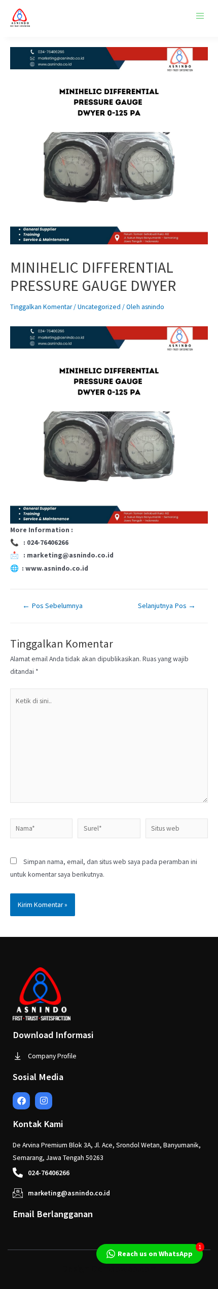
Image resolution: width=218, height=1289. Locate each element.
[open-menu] (200, 16)
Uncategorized (99, 307)
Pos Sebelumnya (52, 606)
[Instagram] (43, 1100)
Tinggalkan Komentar (41, 307)
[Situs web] (177, 830)
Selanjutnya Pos (167, 606)
